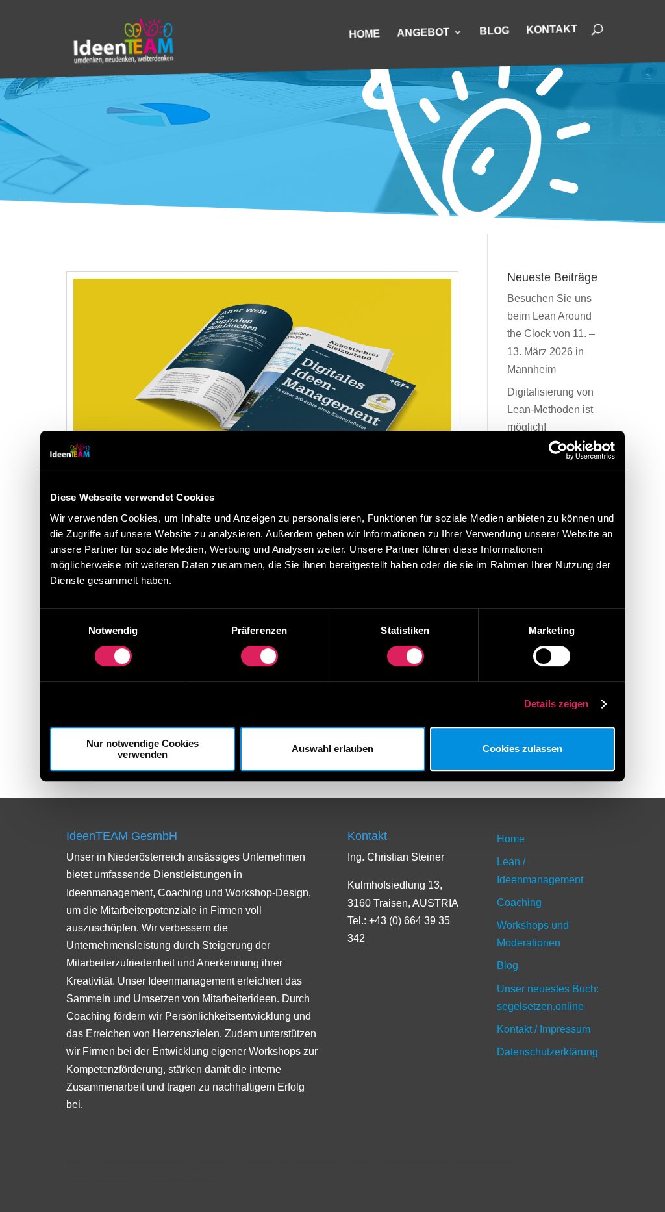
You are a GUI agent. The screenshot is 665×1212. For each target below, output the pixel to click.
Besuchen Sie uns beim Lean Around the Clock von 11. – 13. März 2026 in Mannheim (551, 334)
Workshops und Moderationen (290, 1161)
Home (364, 34)
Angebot (423, 32)
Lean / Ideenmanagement (141, 1161)
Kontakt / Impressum (543, 1029)
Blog (494, 31)
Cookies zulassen (522, 748)
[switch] (259, 656)
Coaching (519, 902)
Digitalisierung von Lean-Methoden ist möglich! (550, 409)
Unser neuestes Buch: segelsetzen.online (450, 1161)
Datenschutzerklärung (547, 1051)
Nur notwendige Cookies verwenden (142, 749)
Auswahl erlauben (332, 748)
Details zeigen (556, 703)
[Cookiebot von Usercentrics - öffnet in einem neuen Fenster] (558, 450)
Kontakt (551, 30)
